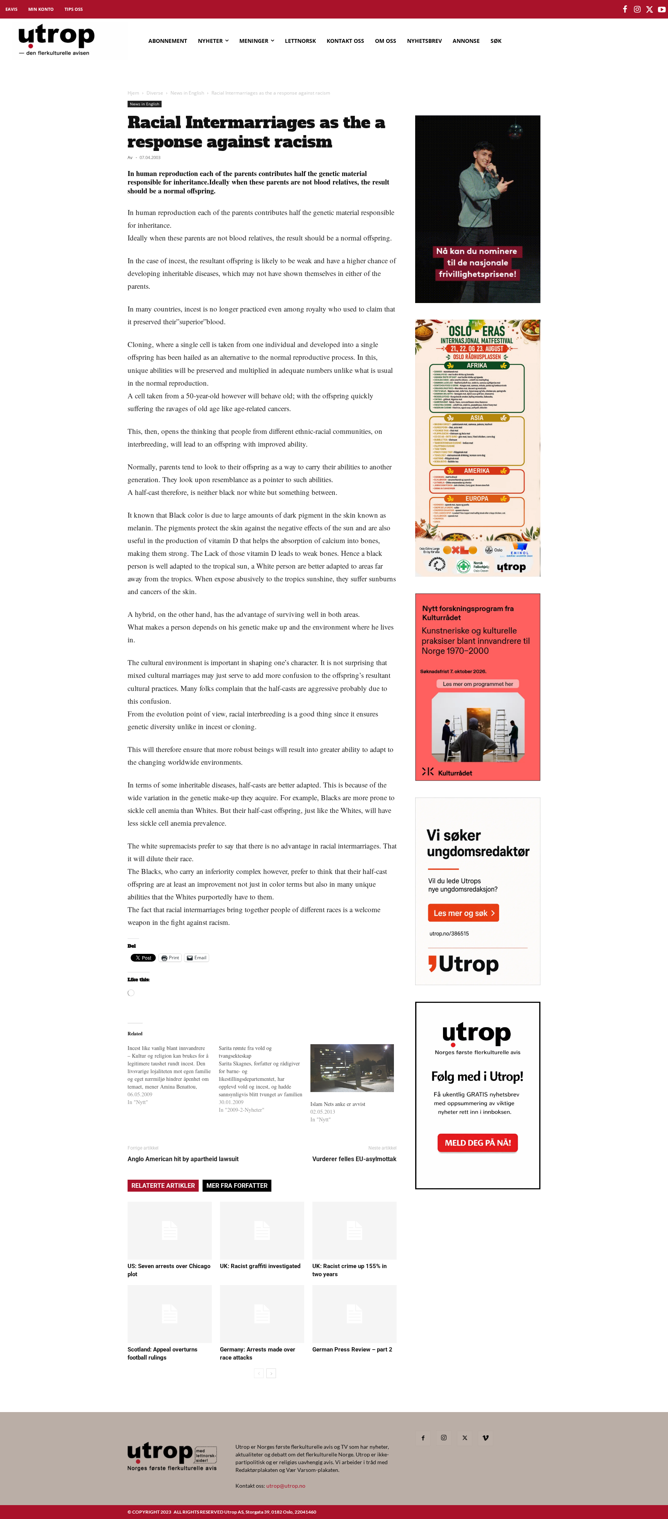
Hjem (133, 93)
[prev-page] (259, 1373)
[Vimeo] (485, 1438)
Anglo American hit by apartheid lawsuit (183, 1159)
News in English (187, 93)
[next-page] (271, 1373)
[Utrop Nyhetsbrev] (477, 1187)
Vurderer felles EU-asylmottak (354, 1159)
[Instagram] (444, 1438)
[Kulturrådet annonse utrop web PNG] (477, 778)
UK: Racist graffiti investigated (260, 1266)
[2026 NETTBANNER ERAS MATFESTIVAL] (477, 574)
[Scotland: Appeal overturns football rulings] (170, 1314)
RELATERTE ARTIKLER (163, 1185)
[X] (464, 1438)
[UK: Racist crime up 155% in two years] (354, 1231)
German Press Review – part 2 (352, 1349)
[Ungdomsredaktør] (477, 983)
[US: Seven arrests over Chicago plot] (170, 1231)
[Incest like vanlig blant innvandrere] (173, 1075)
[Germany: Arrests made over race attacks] (262, 1314)
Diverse (155, 93)
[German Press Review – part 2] (354, 1314)
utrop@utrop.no (285, 1485)
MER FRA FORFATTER (237, 1185)
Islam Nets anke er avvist (337, 1103)
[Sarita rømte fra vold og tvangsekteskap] (264, 1079)
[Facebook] (423, 1438)
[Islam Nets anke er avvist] (352, 1068)
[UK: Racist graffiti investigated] (262, 1231)
